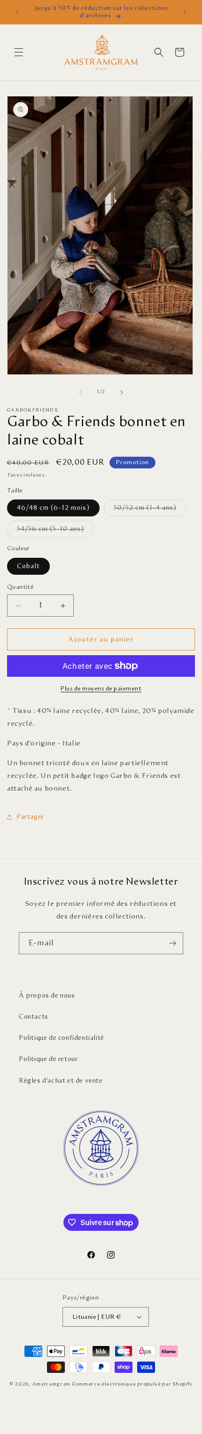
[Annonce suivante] (184, 12)
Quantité (20, 587)
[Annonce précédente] (17, 12)
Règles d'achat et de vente (61, 1080)
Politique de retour (48, 1059)
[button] (18, 52)
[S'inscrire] (172, 943)
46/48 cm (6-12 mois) (53, 508)
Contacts (33, 1017)
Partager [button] (30, 817)
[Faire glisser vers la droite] (121, 392)
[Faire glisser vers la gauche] (80, 392)
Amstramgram (51, 1383)
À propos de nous (47, 995)
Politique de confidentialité (61, 1038)
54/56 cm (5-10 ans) (55, 531)
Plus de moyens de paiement (101, 688)
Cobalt (28, 566)
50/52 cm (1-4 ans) (150, 510)
